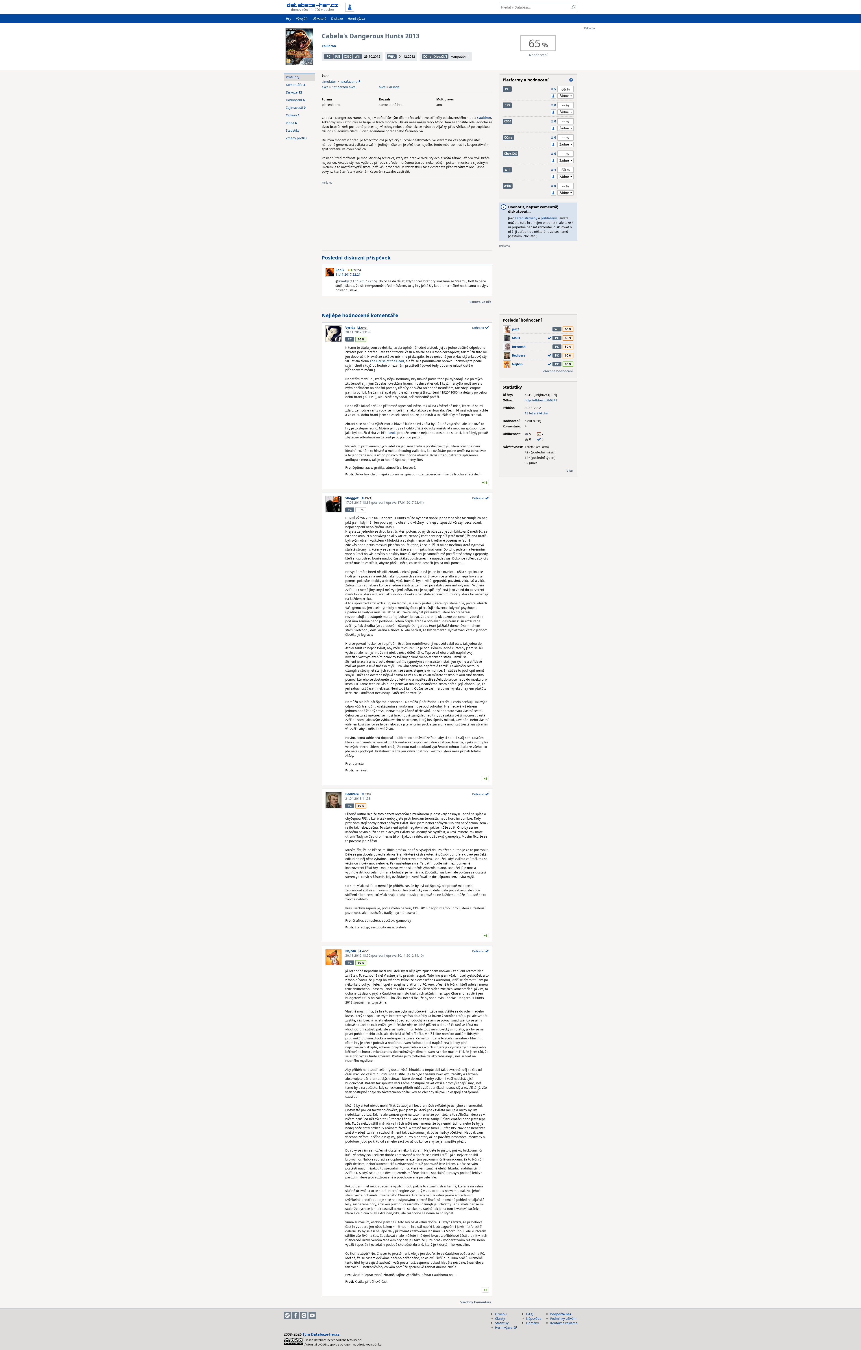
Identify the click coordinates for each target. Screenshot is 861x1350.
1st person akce (344, 87)
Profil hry (292, 77)
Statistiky (292, 130)
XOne (427, 56)
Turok (391, 433)
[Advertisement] (602, 97)
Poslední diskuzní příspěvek (356, 257)
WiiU (392, 56)
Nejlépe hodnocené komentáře (360, 315)
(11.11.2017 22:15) (357, 281)
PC (328, 56)
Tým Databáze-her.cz (320, 1334)
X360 (347, 56)
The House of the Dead (387, 361)
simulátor (329, 81)
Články (500, 1318)
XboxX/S (441, 56)
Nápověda (533, 1318)
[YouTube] (312, 1315)
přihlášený (549, 218)
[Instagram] (303, 1315)
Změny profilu (296, 138)
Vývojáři (302, 18)
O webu (501, 1314)
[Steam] (287, 1315)
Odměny (532, 1323)
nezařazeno (348, 81)
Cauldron (329, 46)
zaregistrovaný (526, 218)
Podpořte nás (560, 1314)
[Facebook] (295, 1315)
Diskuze (337, 18)
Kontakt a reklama (563, 1323)
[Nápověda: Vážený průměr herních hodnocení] (571, 80)
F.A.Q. (530, 1314)
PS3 (338, 56)
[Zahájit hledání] (573, 7)
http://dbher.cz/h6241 (541, 400)
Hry (288, 18)
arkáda (394, 87)
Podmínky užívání (563, 1318)
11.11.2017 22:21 (348, 274)
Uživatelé (319, 18)
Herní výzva (356, 18)
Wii (357, 56)
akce (325, 87)
